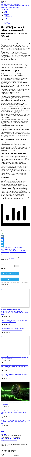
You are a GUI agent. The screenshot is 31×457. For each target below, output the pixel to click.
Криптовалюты (8, 16)
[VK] (15, 236)
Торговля (6, 14)
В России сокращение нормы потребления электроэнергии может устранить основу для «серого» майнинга (15, 366)
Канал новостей (10, 273)
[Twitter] (15, 242)
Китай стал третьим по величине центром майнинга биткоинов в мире (14, 375)
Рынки (6, 18)
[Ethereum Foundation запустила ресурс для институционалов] (15, 354)
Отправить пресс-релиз (9, 440)
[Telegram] (15, 245)
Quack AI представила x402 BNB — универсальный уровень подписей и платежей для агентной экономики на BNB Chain (14, 312)
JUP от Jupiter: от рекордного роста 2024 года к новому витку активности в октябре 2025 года (15, 422)
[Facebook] (15, 239)
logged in (11, 258)
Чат (10, 279)
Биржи (6, 15)
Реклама (3, 434)
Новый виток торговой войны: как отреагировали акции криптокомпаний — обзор (14, 412)
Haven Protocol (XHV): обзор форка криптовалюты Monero (11, 248)
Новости (6, 11)
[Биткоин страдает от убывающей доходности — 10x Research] (15, 400)
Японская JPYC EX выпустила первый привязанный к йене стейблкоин (13, 329)
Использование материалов (10, 438)
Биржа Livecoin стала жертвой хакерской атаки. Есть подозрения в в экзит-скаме (13, 251)
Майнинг (6, 12)
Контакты (4, 433)
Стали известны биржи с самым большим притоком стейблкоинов (14, 321)
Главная (6, 9)
